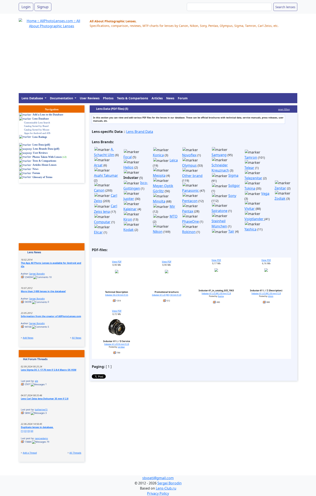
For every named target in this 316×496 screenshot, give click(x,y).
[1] (22, 431)
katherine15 (41, 409)
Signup (43, 7)
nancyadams (41, 438)
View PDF (116, 261)
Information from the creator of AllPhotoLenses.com (51, 316)
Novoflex (189, 155)
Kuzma (221, 296)
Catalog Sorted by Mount (36, 129)
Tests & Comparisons (132, 98)
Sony (232, 195)
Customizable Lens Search (37, 122)
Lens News (34, 252)
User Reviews (90, 98)
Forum (183, 98)
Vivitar (249, 208)
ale (36, 380)
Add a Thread (30, 452)
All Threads (75, 452)
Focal (127, 157)
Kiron (127, 219)
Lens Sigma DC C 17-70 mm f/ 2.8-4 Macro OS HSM (48, 369)
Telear (249, 167)
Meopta (159, 175)
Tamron (250, 157)
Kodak (128, 229)
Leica (174, 160)
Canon (99, 190)
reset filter (284, 109)
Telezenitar (253, 178)
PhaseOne (190, 221)
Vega (265, 193)
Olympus (189, 165)
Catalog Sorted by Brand (36, 126)
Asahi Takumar (106, 175)
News (170, 98)
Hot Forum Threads (35, 359)
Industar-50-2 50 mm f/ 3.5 (116, 295)
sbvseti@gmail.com (158, 478)
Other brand (192, 175)
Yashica (250, 229)
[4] (32, 431)
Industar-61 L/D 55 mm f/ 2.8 (116, 344)
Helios (128, 167)
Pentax (187, 211)
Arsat (98, 165)
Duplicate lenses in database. (37, 427)
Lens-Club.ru (166, 488)
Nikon (158, 231)
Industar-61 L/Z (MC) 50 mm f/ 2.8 (166, 295)
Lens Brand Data (139, 131)
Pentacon (190, 200)
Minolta (159, 201)
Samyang (219, 154)
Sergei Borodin (37, 273)
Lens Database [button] (32, 98)
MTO (174, 216)
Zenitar (280, 188)
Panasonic (190, 190)
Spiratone (219, 210)
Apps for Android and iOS (37, 133)
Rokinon (189, 231)
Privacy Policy (158, 493)
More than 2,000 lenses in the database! (43, 291)
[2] (25, 431)
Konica (158, 155)
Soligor (234, 185)
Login (26, 7)
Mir (172, 206)
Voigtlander (254, 219)
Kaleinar (130, 209)
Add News (28, 337)
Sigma (233, 175)
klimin (270, 296)
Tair (231, 231)
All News (76, 337)
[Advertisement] (148, 63)
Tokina (249, 188)
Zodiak (280, 198)
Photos (108, 98)
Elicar (98, 232)
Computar (102, 222)
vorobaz (121, 347)
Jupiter (128, 198)
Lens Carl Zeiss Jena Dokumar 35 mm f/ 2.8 (44, 398)
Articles (157, 98)
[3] (28, 431)
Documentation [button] (62, 98)
